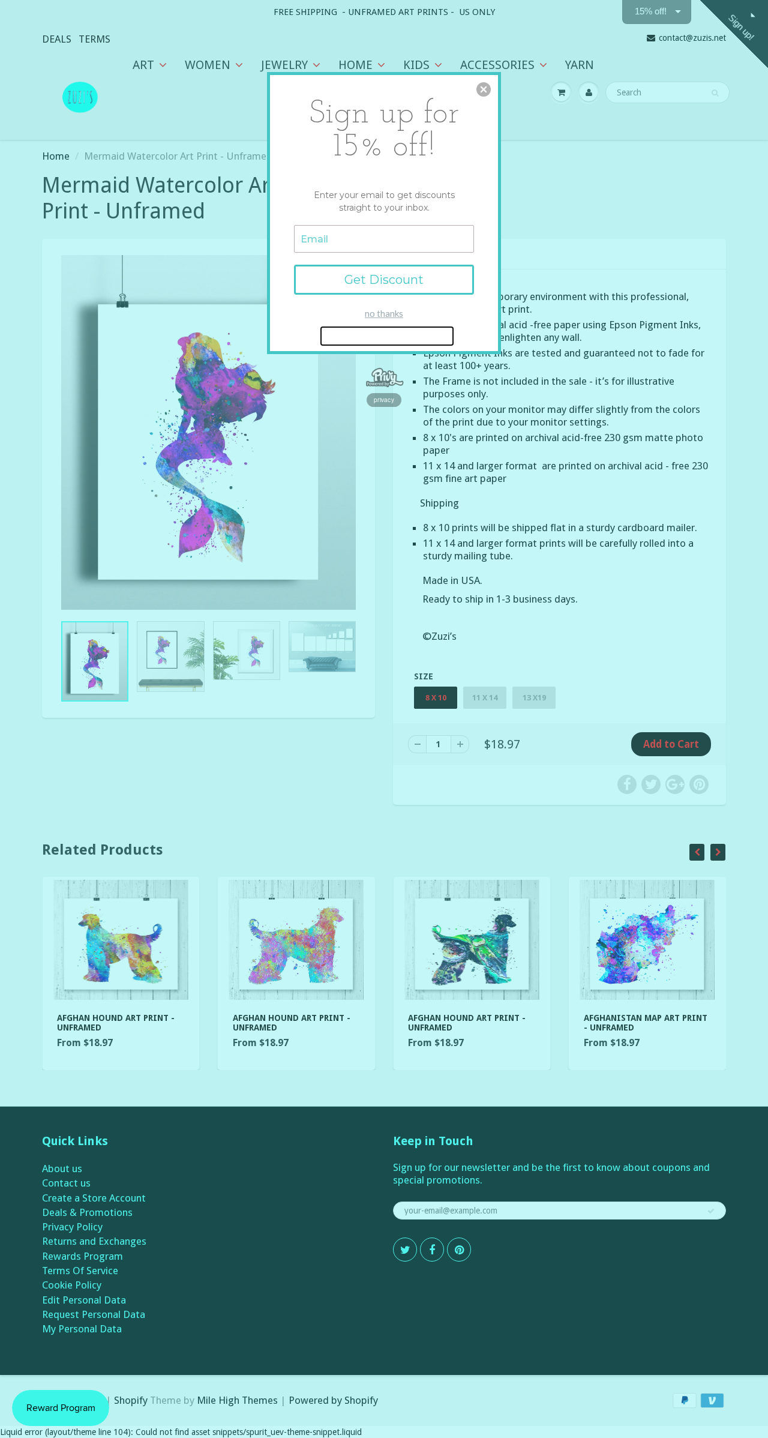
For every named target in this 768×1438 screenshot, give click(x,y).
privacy (384, 400)
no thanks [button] (384, 313)
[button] (483, 89)
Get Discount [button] (384, 279)
